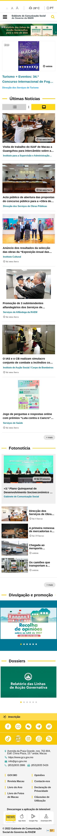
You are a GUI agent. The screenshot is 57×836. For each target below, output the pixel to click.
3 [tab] (27, 644)
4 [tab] (30, 644)
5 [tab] (33, 644)
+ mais (49, 437)
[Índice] (4, 17)
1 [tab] (20, 644)
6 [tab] (36, 644)
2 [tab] (24, 644)
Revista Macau (15, 781)
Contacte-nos (42, 781)
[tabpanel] (28, 623)
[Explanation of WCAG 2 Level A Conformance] (50, 830)
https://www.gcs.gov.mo (20, 757)
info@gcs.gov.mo (17, 761)
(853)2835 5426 (39, 765)
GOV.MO (12, 775)
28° (36, 8)
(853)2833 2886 (16, 765)
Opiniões (39, 775)
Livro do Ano (14, 787)
